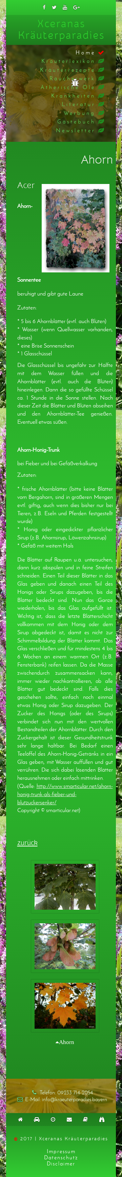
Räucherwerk (72, 78)
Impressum (61, 1151)
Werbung (80, 113)
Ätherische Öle (68, 87)
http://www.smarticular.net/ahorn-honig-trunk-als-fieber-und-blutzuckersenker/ (65, 794)
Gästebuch (76, 121)
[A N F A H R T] (36, 1119)
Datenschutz (61, 1157)
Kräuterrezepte (68, 70)
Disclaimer (61, 1163)
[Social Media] (44, 7)
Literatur (79, 104)
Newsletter (76, 130)
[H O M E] (20, 1119)
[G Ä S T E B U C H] (85, 1119)
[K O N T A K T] (69, 1119)
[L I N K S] (101, 1119)
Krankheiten (73, 96)
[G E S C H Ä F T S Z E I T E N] (53, 1119)
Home (86, 52)
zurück (27, 843)
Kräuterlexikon (68, 61)
